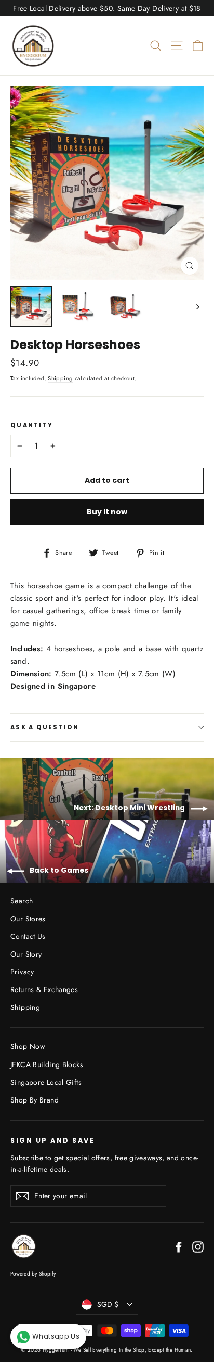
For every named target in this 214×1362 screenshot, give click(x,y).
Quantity (31, 425)
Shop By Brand (34, 1100)
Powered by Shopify (33, 1274)
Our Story (26, 954)
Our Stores (28, 918)
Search (21, 901)
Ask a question (44, 727)
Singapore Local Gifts (46, 1082)
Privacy (22, 972)
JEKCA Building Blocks (46, 1064)
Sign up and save (52, 1140)
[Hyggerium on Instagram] (198, 1246)
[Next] (197, 306)
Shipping (60, 378)
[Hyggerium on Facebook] (178, 1246)
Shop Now (27, 1046)
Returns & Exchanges (44, 989)
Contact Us (28, 936)
